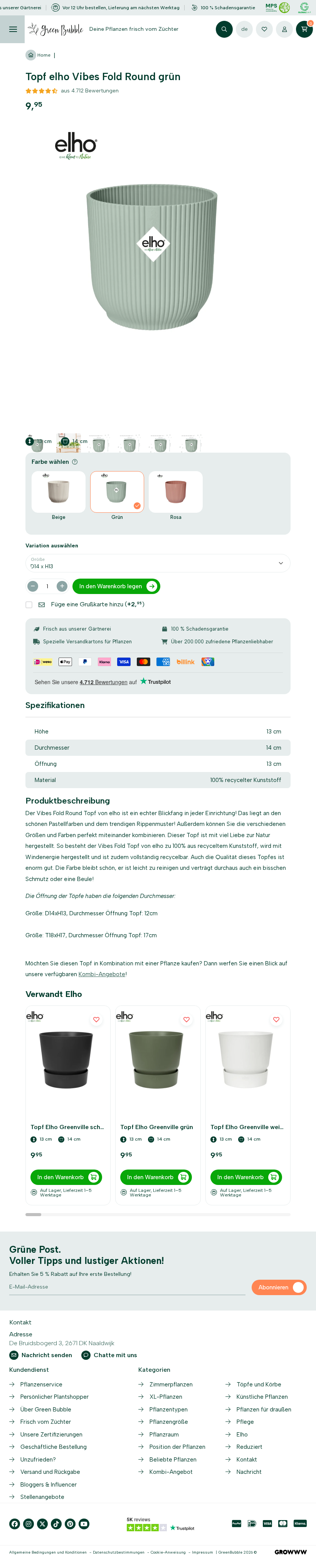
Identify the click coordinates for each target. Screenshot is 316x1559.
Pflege (245, 1421)
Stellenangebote (42, 1497)
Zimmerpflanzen (171, 1384)
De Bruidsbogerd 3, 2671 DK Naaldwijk (61, 1343)
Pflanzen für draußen (264, 1409)
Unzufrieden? (38, 1459)
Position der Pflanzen (177, 1446)
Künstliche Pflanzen (262, 1396)
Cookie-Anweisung (168, 1552)
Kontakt (247, 1459)
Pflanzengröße (169, 1421)
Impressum (202, 1552)
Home (43, 55)
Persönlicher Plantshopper (54, 1396)
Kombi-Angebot (171, 1471)
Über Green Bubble (45, 1409)
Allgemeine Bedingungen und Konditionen (48, 1552)
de (244, 29)
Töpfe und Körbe (259, 1384)
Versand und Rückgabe (50, 1471)
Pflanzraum (164, 1434)
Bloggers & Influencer (48, 1484)
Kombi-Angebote (102, 974)
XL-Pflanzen (166, 1396)
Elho (242, 1434)
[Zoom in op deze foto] (158, 257)
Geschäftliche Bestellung (53, 1446)
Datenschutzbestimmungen (119, 1552)
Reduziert (249, 1446)
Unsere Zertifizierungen (51, 1434)
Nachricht (249, 1471)
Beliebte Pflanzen (173, 1459)
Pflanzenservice (41, 1384)
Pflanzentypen (169, 1409)
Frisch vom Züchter (45, 1421)
